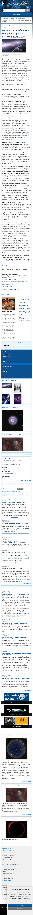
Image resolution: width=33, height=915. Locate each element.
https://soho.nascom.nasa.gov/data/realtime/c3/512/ (15, 562)
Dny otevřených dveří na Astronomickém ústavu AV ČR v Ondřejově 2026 (24, 310)
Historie (4, 376)
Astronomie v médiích (8, 873)
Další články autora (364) (24, 298)
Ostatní (4, 374)
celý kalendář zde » (26, 480)
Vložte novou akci (28, 454)
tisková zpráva (21, 137)
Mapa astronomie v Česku (9, 876)
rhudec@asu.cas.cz (11, 281)
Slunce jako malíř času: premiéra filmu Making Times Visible (24, 301)
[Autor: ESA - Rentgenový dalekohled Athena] (7, 399)
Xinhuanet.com (14, 517)
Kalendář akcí (6, 455)
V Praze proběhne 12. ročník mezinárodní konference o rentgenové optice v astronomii (15, 638)
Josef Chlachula (5, 539)
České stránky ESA (7, 860)
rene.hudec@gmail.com (22, 281)
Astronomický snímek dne (10, 407)
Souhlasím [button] (20, 906)
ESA (3, 58)
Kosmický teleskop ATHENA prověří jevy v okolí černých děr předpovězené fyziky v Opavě (15, 595)
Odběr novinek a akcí (8, 485)
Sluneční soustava (7, 356)
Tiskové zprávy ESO (8, 857)
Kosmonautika (6, 354)
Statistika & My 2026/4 (14, 542)
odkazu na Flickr (19, 579)
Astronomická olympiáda (9, 855)
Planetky (5, 887)
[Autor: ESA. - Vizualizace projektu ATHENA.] (7, 385)
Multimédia (5, 369)
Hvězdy (4, 359)
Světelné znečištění (7, 366)
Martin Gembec (5, 500)
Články (12, 18)
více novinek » (27, 583)
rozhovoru (4, 546)
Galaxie (5, 885)
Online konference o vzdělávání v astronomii (15, 523)
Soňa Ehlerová (5, 521)
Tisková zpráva (25, 342)
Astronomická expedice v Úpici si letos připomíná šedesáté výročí (16, 653)
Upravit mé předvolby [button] (20, 912)
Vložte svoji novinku (27, 495)
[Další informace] (16, 748)
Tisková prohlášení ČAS (8, 851)
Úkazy (4, 351)
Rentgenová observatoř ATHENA (14, 342)
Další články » (27, 690)
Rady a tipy (5, 871)
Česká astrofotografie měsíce (11, 434)
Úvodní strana (5, 18)
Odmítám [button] (20, 909)
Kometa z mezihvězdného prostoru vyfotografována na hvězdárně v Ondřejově (25, 318)
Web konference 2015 (9, 286)
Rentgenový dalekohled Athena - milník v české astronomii (16, 679)
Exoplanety (5, 361)
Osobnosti (5, 371)
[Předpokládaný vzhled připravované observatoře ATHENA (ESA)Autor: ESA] (14, 46)
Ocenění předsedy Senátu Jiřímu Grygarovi (14, 623)
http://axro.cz (5, 271)
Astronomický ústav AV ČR (14, 289)
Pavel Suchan (5, 27)
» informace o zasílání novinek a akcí (11, 491)
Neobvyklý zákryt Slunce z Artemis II (12, 568)
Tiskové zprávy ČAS (8, 853)
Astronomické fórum (8, 878)
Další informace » (26, 781)
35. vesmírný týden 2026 (9, 736)
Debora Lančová (6, 593)
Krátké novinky (7, 496)
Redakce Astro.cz (6, 621)
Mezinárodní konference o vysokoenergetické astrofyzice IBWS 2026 (24, 305)
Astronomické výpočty (8, 869)
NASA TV (5, 862)
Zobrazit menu (16, 14)
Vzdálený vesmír (20, 18)
